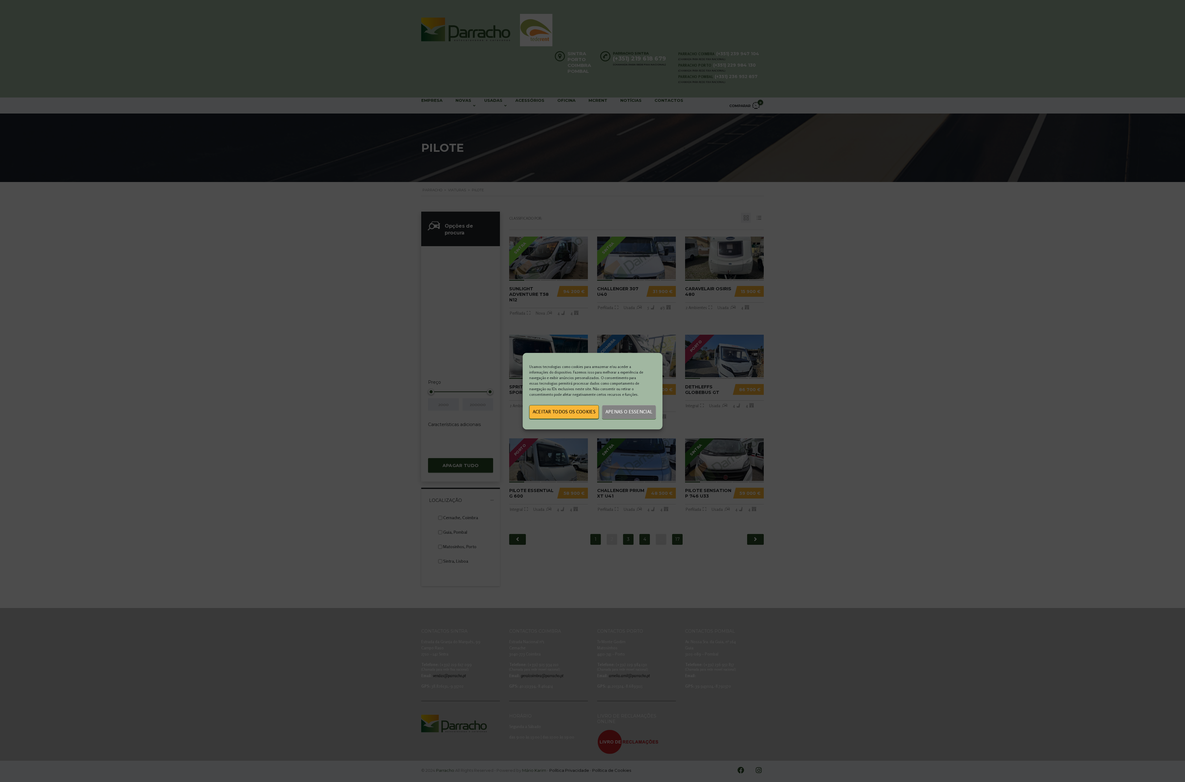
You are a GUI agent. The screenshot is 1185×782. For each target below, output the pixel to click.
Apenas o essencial (628, 412)
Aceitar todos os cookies (564, 412)
